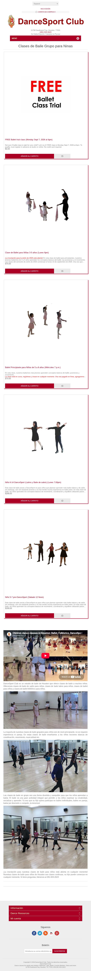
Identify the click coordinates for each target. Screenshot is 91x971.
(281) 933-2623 (45, 32)
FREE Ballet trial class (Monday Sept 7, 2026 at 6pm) (28, 140)
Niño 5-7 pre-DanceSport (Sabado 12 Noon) (24, 597)
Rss (45, 933)
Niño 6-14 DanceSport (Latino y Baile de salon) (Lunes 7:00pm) (33, 482)
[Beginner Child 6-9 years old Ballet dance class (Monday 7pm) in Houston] (46, 322)
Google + (57, 933)
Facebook (34, 933)
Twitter (40, 933)
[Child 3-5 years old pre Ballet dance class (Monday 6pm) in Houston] (46, 207)
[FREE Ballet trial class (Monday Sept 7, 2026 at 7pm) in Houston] (46, 94)
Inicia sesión (45, 9)
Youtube (51, 933)
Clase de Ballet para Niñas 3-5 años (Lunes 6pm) (27, 252)
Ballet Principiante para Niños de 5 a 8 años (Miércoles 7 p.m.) (33, 367)
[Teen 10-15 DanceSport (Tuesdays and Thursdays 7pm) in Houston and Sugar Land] (46, 552)
